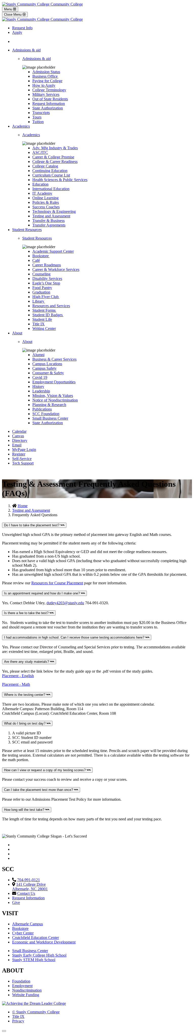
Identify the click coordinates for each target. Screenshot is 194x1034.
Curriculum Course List (51, 175)
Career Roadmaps (46, 265)
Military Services (45, 94)
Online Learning (45, 198)
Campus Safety (44, 368)
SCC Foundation (45, 414)
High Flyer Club (45, 297)
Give (16, 902)
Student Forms (44, 310)
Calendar (19, 431)
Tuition (38, 122)
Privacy (18, 1021)
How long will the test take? (24, 810)
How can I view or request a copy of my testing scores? (45, 770)
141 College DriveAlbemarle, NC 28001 (30, 886)
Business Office (45, 76)
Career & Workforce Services (55, 269)
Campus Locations (47, 364)
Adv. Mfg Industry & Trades (55, 148)
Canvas (18, 436)
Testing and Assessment (51, 216)
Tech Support (23, 463)
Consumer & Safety (48, 373)
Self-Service (22, 458)
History (38, 386)
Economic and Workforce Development (44, 942)
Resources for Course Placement (57, 583)
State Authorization (47, 108)
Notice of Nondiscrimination (55, 400)
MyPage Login (24, 449)
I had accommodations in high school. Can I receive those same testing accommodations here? (74, 637)
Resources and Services (51, 306)
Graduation (41, 292)
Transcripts (41, 112)
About (17, 333)
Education (40, 184)
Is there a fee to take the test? (27, 613)
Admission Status (46, 72)
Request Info (22, 28)
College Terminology (49, 90)
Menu (8, 9)
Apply (17, 32)
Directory (19, 440)
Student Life (42, 319)
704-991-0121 (28, 880)
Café (36, 260)
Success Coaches (46, 207)
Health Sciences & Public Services (59, 180)
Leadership (41, 391)
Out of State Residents (50, 99)
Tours (36, 117)
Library (38, 301)
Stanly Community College (36, 1012)
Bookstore (41, 256)
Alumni (38, 355)
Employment (22, 986)
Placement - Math (16, 684)
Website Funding (25, 995)
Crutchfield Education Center (35, 937)
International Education (50, 189)
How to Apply (43, 85)
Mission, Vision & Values (52, 395)
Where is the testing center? (25, 695)
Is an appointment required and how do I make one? (42, 593)
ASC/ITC (40, 152)
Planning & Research (49, 405)
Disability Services (47, 278)
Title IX (38, 324)
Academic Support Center (53, 251)
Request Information (48, 103)
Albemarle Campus (27, 924)
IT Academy (42, 193)
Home (23, 506)
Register (18, 454)
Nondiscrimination (27, 990)
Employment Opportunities (54, 382)
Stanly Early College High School (39, 955)
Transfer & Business (48, 220)
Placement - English (18, 676)
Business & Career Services (54, 359)
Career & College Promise (53, 157)
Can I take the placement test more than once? (39, 790)
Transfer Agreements (48, 225)
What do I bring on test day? (25, 723)
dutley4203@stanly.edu (65, 603)
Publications (42, 409)
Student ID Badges (47, 315)
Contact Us (26, 893)
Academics (21, 126)
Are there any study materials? (27, 662)
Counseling (41, 274)
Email (16, 445)
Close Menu (13, 14)
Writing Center (44, 328)
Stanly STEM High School (33, 960)
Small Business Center (50, 418)
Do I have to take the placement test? (32, 525)
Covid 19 (39, 377)
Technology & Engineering (54, 211)
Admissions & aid (26, 50)
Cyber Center (23, 933)
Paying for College (47, 81)
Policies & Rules (45, 202)
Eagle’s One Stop (46, 283)
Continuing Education (49, 170)
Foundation (21, 981)
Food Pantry (42, 287)
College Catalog (45, 166)
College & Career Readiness (55, 161)
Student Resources (27, 229)
